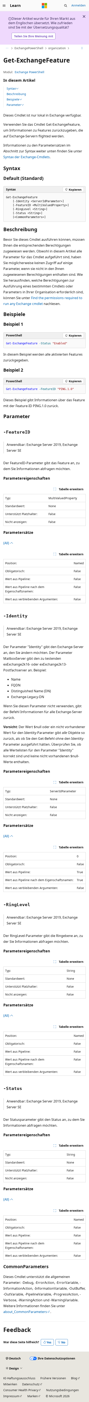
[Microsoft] (44, 5)
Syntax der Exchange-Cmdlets (26, 157)
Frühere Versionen (53, 1378)
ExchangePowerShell (28, 48)
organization (57, 48)
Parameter (14, 105)
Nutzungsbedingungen (62, 1390)
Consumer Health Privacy (20, 1390)
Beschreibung (16, 94)
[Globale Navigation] (4, 5)
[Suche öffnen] (65, 5)
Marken (32, 1396)
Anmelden (78, 5)
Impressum (11, 1396)
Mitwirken (10, 1384)
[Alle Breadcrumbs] (7, 48)
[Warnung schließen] (84, 16)
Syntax (11, 88)
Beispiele (13, 99)
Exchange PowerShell (29, 72)
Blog (74, 1378)
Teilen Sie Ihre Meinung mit (33, 36)
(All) (6, 543)
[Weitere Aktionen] (82, 48)
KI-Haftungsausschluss (19, 1378)
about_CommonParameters (25, 1311)
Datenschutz (31, 1384)
